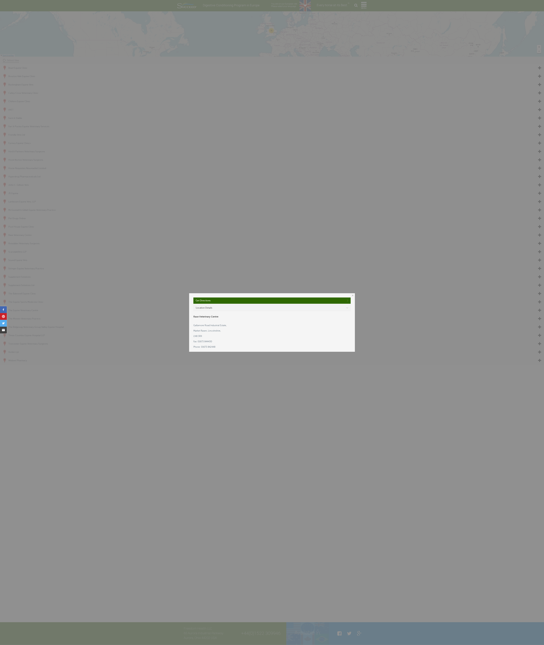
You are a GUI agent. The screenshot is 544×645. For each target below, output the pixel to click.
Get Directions (203, 300)
